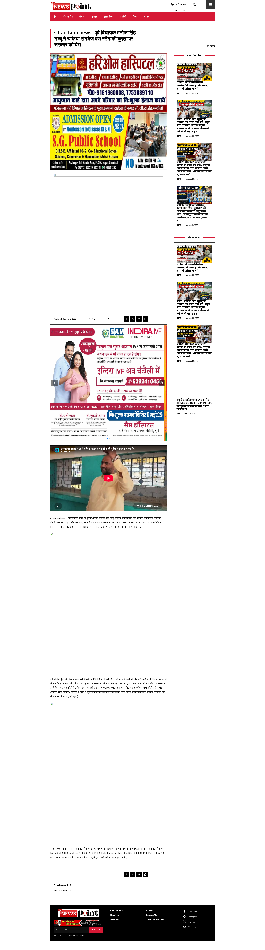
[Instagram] (184, 916)
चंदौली (179, 93)
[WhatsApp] (145, 319)
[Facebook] (126, 319)
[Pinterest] (139, 319)
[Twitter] (132, 319)
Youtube (192, 927)
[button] (194, 4)
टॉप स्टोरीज (211, 46)
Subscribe (96, 930)
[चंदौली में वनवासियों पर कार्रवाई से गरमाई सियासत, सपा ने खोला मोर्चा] (194, 72)
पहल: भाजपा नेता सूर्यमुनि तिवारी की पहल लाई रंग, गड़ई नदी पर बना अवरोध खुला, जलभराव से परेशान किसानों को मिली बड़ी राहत (193, 125)
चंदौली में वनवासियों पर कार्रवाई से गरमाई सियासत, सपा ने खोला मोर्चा (192, 85)
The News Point (64, 885)
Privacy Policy (79, 935)
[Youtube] (184, 926)
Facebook (192, 911)
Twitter (191, 922)
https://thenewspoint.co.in (63, 890)
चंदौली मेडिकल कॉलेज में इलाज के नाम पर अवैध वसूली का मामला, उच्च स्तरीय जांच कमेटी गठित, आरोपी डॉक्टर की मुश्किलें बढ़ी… (194, 168)
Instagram (192, 917)
